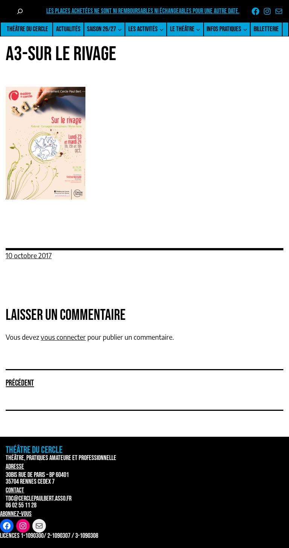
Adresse (15, 467)
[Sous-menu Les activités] (162, 29)
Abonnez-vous (16, 514)
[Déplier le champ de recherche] (20, 11)
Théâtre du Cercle (27, 29)
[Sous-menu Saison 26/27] (120, 29)
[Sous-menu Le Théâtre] (198, 29)
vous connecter (63, 337)
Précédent (20, 383)
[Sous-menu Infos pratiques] (245, 29)
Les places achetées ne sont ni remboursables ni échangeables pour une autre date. (142, 11)
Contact (15, 490)
